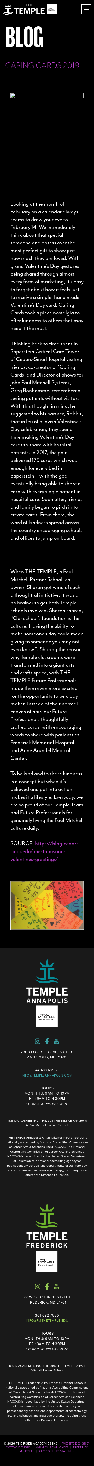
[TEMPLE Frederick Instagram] (37, 1286)
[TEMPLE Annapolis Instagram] (37, 1041)
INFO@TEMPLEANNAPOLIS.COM (47, 1075)
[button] (86, 9)
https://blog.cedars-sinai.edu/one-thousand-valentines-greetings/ (45, 851)
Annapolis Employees (52, 1447)
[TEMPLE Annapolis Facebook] (47, 1041)
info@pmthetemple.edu (47, 1321)
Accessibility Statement (57, 1451)
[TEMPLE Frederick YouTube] (56, 1286)
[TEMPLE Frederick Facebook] (47, 1286)
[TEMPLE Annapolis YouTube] (56, 1041)
